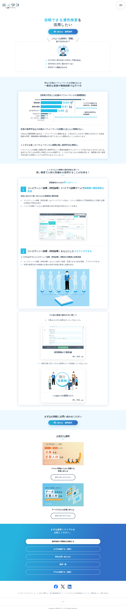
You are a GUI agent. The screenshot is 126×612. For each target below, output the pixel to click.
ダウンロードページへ (63, 477)
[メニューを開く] (121, 5)
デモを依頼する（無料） (63, 572)
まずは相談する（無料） (63, 549)
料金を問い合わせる (63, 557)
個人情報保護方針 (55, 593)
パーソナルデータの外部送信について (75, 593)
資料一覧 (63, 564)
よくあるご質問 (41, 593)
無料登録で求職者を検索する (63, 541)
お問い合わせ (104, 593)
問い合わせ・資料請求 (63, 32)
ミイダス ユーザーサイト (25, 593)
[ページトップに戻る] (63, 601)
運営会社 (93, 593)
